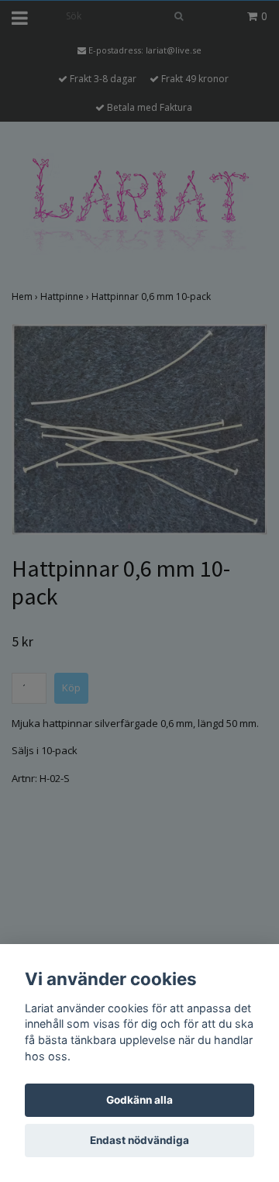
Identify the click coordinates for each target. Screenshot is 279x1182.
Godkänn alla (139, 1100)
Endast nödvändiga (139, 1140)
